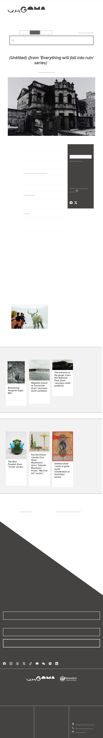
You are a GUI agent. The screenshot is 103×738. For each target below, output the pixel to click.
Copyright (57, 733)
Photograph (28, 194)
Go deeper (36, 27)
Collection (25, 17)
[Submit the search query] (11, 40)
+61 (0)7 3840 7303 (84, 718)
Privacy (45, 733)
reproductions (15, 504)
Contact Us (80, 722)
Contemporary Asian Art (34, 172)
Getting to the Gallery (84, 714)
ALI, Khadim (59, 474)
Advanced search (86, 32)
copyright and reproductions (57, 504)
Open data (7, 707)
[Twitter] (75, 200)
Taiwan (26, 212)
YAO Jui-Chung (46, 71)
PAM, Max (35, 390)
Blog (5, 716)
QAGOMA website (11, 710)
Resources (45, 32)
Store (5, 713)
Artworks (14, 27)
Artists (25, 27)
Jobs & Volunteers (30, 733)
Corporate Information (75, 733)
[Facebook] (71, 200)
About (5, 719)
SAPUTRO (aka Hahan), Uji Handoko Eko (14, 469)
